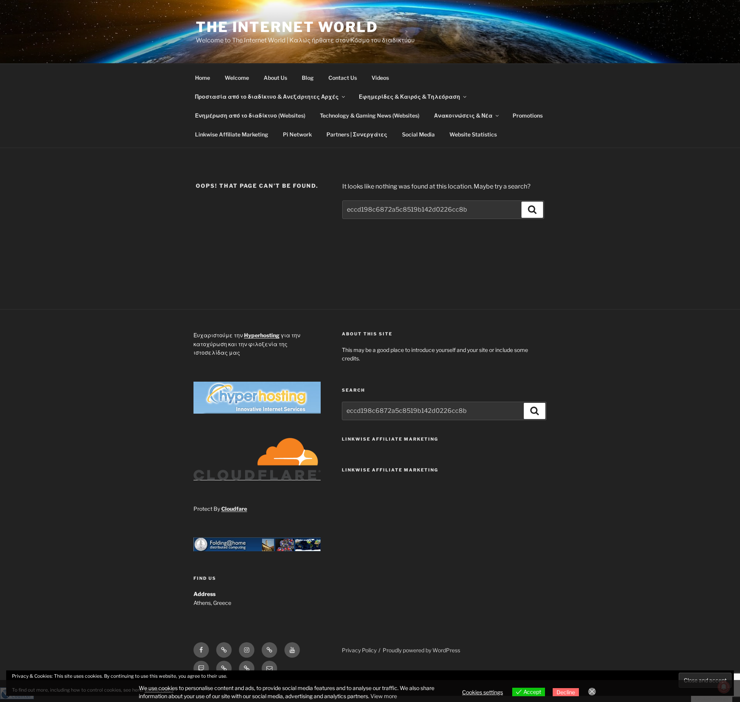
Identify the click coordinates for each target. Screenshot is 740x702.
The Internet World (287, 27)
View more (383, 696)
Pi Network (297, 134)
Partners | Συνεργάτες (356, 134)
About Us (275, 77)
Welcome (237, 77)
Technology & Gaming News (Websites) (369, 115)
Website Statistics (473, 134)
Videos (380, 77)
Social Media (418, 134)
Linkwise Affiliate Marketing (231, 134)
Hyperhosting (261, 335)
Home (202, 77)
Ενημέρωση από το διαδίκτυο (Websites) (250, 115)
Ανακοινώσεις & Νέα (463, 115)
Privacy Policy (359, 650)
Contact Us (342, 77)
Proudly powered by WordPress (421, 650)
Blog (308, 77)
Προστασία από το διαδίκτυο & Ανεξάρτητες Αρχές (267, 96)
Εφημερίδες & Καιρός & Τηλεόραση (409, 96)
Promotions (528, 115)
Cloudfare (234, 508)
